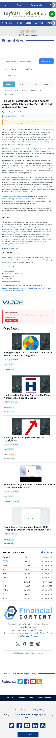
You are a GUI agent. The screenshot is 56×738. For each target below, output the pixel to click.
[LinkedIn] (31, 644)
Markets (9, 84)
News (6, 5)
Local (19, 22)
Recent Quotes (10, 69)
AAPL (5, 565)
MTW (16, 501)
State (28, 22)
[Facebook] (25, 644)
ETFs (35, 84)
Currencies (25, 90)
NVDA (5, 590)
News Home (7, 22)
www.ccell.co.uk (8, 267)
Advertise (21, 698)
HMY (12, 459)
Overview (8, 90)
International (36, 90)
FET (12, 544)
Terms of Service (19, 709)
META (5, 582)
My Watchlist (30, 69)
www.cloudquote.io (28, 627)
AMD (5, 569)
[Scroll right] (54, 5)
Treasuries (9, 95)
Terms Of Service (29, 636)
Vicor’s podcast (14, 196)
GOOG (5, 577)
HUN (12, 412)
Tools (46, 84)
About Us (9, 698)
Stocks (22, 84)
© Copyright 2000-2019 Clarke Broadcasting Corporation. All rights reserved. (28, 715)
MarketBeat (10, 365)
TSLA (5, 598)
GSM (12, 369)
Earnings (12, 454)
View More (46, 552)
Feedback (28, 734)
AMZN (5, 561)
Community (36, 5)
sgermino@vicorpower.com (11, 281)
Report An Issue (44, 698)
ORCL (5, 594)
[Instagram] (38, 644)
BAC (4, 573)
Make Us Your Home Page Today (18, 673)
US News (39, 22)
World (49, 22)
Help (31, 698)
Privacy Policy (46, 633)
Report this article (11, 320)
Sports (20, 5)
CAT (12, 501)
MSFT (5, 586)
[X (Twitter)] (18, 644)
